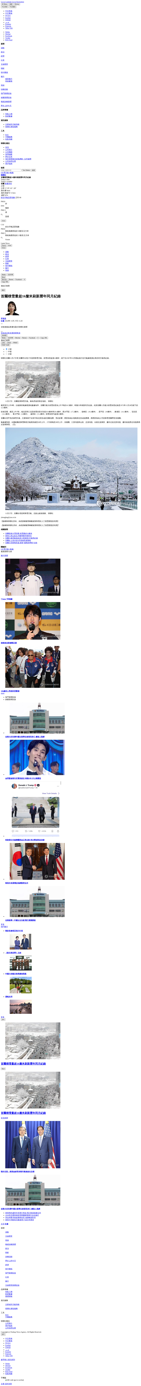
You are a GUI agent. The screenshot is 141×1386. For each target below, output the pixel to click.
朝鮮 (2, 68)
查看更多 (8, 184)
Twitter (7, 38)
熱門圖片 (4, 927)
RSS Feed (8, 40)
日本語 (8, 1347)
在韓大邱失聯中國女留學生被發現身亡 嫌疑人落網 (20, 1209)
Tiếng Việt (9, 1356)
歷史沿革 (8, 157)
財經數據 (8, 116)
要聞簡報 (8, 1296)
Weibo (7, 32)
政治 (2, 52)
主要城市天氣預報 (12, 124)
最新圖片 (8, 79)
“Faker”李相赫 (6, 599)
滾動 (2, 48)
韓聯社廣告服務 (11, 127)
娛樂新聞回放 (6, 97)
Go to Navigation (18, 2)
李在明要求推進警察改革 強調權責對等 (20, 1217)
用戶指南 (8, 164)
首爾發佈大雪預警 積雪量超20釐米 (18, 533)
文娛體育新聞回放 (12, 1285)
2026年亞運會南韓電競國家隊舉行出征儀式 (22, 1215)
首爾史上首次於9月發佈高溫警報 (18, 540)
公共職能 (8, 152)
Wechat (7, 34)
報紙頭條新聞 (6, 102)
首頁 (7, 147)
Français (8, 1354)
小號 (10, 349)
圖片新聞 (4, 556)
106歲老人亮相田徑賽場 (10, 691)
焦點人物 (8, 114)
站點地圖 (8, 139)
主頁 (2, 1224)
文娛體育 (4, 64)
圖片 (2, 76)
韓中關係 (4, 72)
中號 (10, 352)
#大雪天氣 (5, 173)
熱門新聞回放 (6, 93)
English (8, 1345)
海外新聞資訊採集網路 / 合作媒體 (18, 159)
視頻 (2, 85)
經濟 (2, 56)
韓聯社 (3, 175)
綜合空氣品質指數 (8, 197)
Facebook (8, 36)
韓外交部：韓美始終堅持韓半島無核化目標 (17, 1171)
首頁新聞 (4, 1118)
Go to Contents (6, 2)
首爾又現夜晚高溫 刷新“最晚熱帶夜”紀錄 (21, 543)
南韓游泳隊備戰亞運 (9, 643)
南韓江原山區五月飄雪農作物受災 (18, 536)
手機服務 (8, 137)
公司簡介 (8, 150)
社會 (2, 60)
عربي (7, 1350)
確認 (3, 290)
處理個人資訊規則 (8, 1360)
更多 (2, 924)
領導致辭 (8, 154)
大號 (10, 354)
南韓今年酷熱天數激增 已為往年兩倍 (19, 1220)
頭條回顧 (4, 89)
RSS (6, 135)
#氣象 (11, 173)
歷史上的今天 (6, 106)
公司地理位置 (10, 161)
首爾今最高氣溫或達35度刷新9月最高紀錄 (21, 538)
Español (8, 1352)
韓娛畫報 (8, 81)
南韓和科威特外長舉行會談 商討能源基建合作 (23, 1213)
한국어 (8, 1343)
